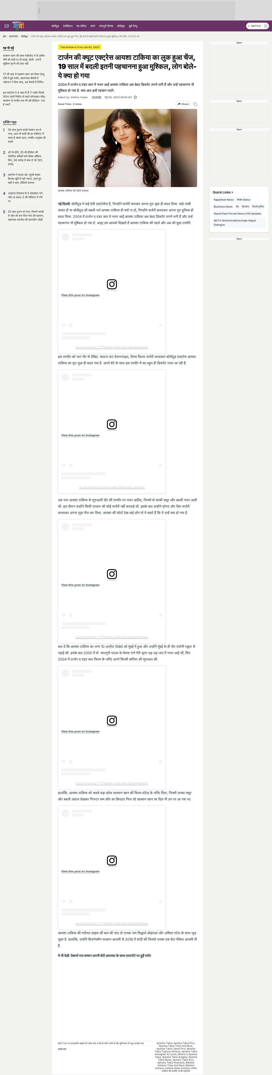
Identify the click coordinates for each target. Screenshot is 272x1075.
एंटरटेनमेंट (96, 97)
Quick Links (222, 192)
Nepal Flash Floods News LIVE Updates (237, 213)
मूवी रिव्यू (133, 26)
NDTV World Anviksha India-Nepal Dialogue (235, 222)
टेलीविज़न (68, 26)
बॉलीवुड (55, 26)
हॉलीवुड (121, 26)
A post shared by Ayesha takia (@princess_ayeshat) (112, 487)
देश (237, 206)
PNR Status (243, 199)
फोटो (92, 26)
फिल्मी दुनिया (258, 206)
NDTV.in (256, 25)
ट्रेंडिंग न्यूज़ (9, 122)
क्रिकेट (245, 206)
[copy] (195, 104)
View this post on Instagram (80, 295)
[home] (18, 25)
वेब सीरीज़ (81, 26)
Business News (223, 206)
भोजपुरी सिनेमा (106, 26)
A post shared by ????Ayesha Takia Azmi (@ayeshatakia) (112, 347)
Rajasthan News (224, 199)
